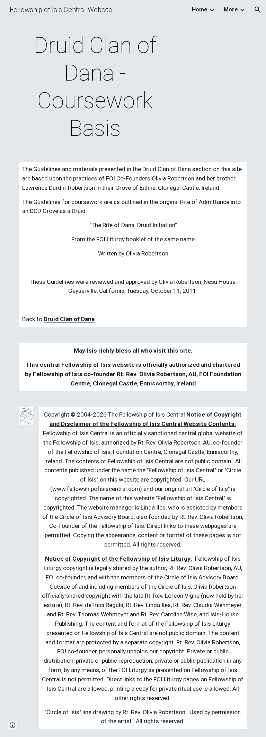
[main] (95, 87)
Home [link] (199, 9)
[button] (257, 9)
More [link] (231, 9)
